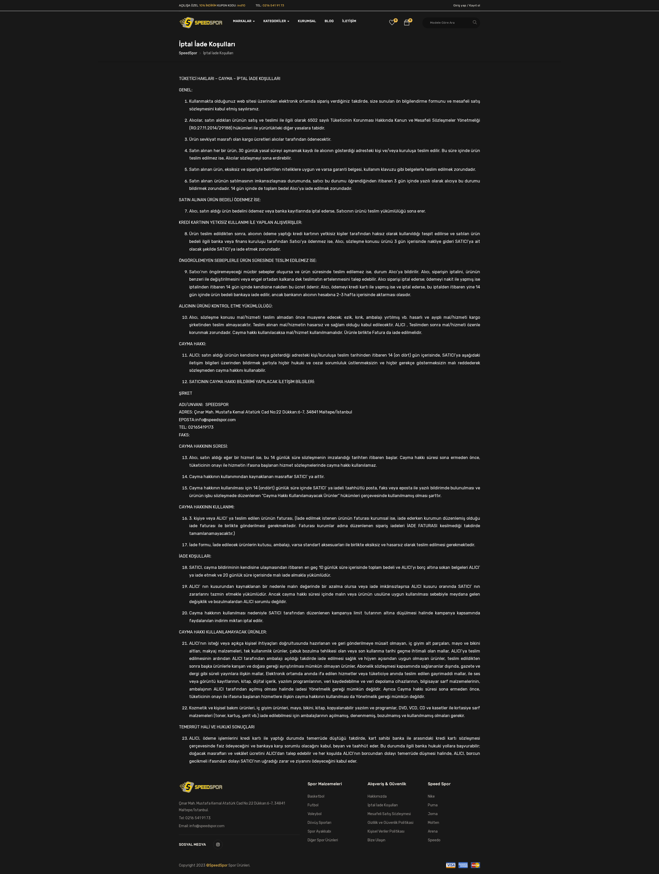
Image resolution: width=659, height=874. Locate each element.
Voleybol (315, 814)
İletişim (349, 21)
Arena (433, 831)
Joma (433, 814)
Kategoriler (275, 21)
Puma (433, 805)
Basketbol (316, 796)
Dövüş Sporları (319, 822)
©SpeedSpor (217, 865)
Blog (329, 21)
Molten (433, 822)
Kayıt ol (474, 5)
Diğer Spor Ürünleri (323, 840)
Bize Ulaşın (376, 840)
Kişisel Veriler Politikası (386, 831)
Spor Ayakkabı (319, 831)
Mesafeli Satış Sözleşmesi (389, 814)
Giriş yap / (461, 5)
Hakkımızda (377, 796)
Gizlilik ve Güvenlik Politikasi (390, 822)
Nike (431, 796)
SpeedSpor (188, 53)
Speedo (434, 840)
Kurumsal (307, 21)
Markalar (242, 21)
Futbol (313, 805)
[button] (406, 23)
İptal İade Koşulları (383, 805)
